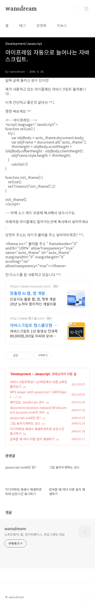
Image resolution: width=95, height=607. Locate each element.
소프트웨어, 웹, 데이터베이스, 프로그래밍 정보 (34, 534)
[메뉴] (86, 8)
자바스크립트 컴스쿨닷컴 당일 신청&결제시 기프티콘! (33, 325)
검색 (76, 9)
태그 (22, 25)
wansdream (21, 9)
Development (21, 374)
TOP (86, 598)
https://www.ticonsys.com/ (30, 286)
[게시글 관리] (27, 355)
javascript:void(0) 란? (25, 418)
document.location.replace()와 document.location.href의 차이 (38, 409)
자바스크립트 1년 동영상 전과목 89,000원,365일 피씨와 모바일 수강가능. (34, 333)
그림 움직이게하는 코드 (25, 423)
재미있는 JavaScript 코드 (27, 402)
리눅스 (62, 25)
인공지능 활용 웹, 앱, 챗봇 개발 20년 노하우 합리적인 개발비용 (33, 301)
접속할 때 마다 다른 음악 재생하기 (32, 439)
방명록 (41, 25)
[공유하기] (22, 355)
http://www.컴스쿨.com (27, 318)
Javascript (42, 374)
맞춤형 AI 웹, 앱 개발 (27, 293)
